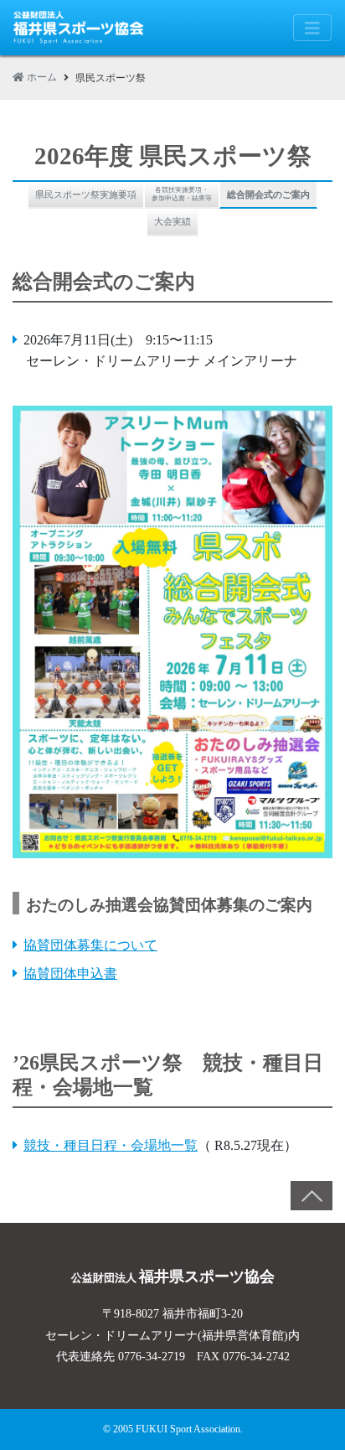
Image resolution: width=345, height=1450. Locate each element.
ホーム (40, 77)
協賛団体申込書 (70, 973)
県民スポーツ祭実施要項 (85, 194)
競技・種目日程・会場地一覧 (110, 1145)
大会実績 (172, 221)
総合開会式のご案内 (268, 194)
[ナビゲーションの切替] (312, 27)
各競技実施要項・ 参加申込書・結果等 (182, 194)
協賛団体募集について (90, 945)
